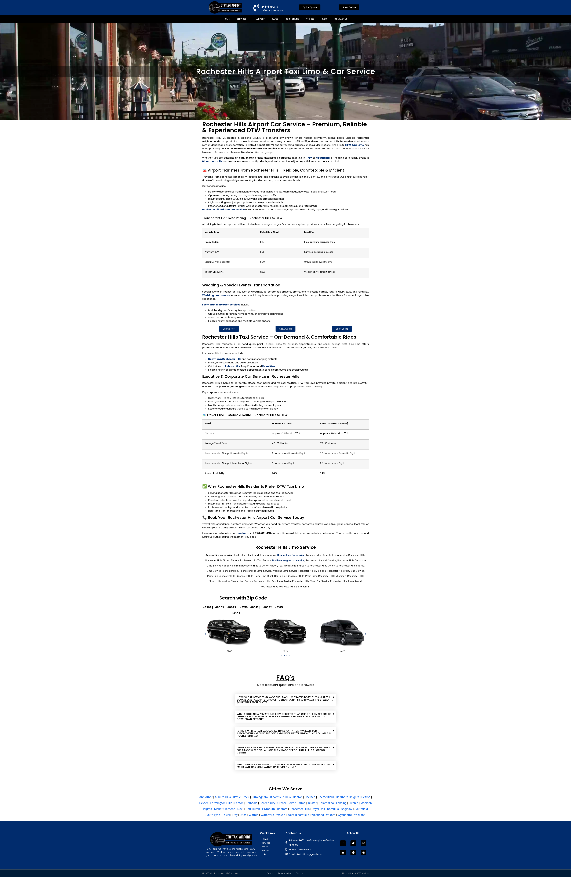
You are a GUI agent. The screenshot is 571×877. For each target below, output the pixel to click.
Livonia (353, 803)
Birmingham (260, 797)
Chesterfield (326, 797)
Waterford (267, 815)
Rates (275, 19)
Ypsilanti (359, 815)
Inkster (312, 803)
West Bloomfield (298, 815)
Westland (317, 815)
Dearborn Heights (347, 797)
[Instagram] (363, 843)
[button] (205, 634)
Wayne (280, 815)
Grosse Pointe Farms (291, 803)
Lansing (341, 803)
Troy (234, 815)
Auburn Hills (223, 797)
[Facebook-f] (343, 843)
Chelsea (310, 797)
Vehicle (310, 19)
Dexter (203, 803)
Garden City (267, 803)
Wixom (330, 815)
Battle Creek (241, 797)
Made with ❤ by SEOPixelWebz (355, 873)
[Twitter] (353, 843)
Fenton (239, 803)
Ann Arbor (205, 797)
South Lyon (213, 815)
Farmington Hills (221, 803)
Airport (260, 19)
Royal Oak (318, 809)
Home (227, 19)
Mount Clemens (224, 809)
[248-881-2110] (256, 8)
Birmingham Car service (291, 555)
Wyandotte (345, 815)
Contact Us (340, 19)
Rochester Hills (300, 809)
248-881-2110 (269, 6)
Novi (240, 809)
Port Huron (253, 809)
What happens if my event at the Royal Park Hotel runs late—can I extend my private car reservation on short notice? (284, 766)
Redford (282, 809)
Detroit (365, 797)
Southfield (361, 809)
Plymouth (268, 809)
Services (241, 19)
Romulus (333, 809)
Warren (253, 815)
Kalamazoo (326, 803)
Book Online (292, 19)
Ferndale (251, 803)
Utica (243, 815)
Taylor (226, 815)
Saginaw (346, 809)
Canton (297, 797)
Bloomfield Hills (280, 797)
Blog (324, 19)
